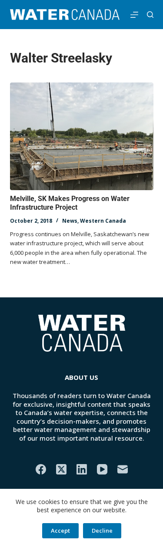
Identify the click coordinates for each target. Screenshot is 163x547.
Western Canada (103, 220)
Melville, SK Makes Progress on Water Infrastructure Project (70, 203)
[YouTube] (102, 469)
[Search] (150, 14)
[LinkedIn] (82, 469)
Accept (60, 530)
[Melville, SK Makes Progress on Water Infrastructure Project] (81, 136)
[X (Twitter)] (61, 469)
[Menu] (134, 15)
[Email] (122, 469)
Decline (102, 530)
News (69, 220)
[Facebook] (41, 469)
